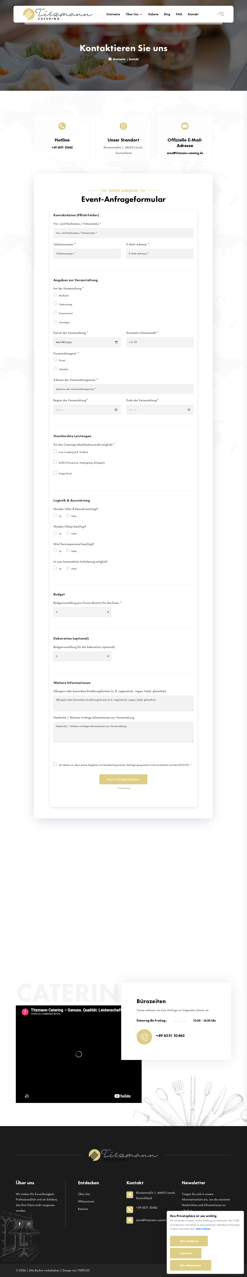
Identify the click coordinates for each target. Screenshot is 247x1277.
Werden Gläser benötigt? (69, 526)
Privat (62, 360)
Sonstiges (64, 322)
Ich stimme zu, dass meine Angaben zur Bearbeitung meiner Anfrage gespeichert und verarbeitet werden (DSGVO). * (125, 765)
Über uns (132, 14)
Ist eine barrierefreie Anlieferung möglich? (80, 562)
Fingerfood (65, 473)
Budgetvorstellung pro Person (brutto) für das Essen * (87, 603)
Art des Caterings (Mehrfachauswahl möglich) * (84, 445)
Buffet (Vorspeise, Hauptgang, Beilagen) (82, 462)
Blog (167, 14)
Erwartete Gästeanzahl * (142, 333)
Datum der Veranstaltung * (70, 333)
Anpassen (186, 1253)
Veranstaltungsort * (66, 353)
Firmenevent (66, 313)
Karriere (83, 1209)
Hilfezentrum (86, 1201)
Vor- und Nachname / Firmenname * (77, 224)
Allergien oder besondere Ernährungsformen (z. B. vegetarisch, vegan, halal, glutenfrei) (109, 691)
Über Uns (84, 1194)
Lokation (63, 369)
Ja (60, 516)
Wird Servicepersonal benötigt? (73, 544)
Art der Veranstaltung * (68, 288)
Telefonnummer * (64, 244)
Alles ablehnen (189, 1241)
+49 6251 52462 (62, 147)
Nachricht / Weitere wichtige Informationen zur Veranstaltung (93, 718)
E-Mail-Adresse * (137, 244)
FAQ (179, 14)
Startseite (113, 14)
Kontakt (193, 14)
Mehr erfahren (203, 1228)
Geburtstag (65, 304)
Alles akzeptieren (191, 1265)
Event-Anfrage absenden (123, 779)
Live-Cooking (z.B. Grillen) (73, 452)
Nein (74, 516)
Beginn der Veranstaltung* (70, 400)
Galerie (153, 14)
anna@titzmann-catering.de (185, 153)
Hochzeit (64, 295)
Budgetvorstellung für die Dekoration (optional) (84, 647)
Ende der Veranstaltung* (142, 400)
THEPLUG (83, 1270)
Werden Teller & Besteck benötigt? (75, 509)
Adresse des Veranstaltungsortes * (75, 380)
